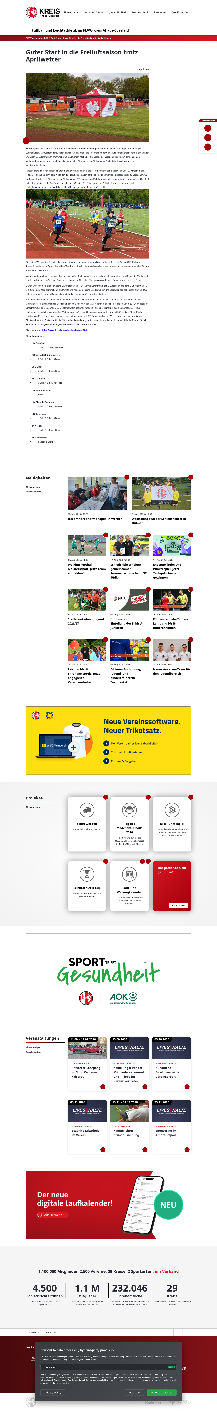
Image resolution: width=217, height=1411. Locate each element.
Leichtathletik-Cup (87, 888)
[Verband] (207, 147)
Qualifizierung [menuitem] (180, 12)
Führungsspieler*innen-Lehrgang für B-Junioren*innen (170, 623)
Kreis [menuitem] (77, 12)
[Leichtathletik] (207, 137)
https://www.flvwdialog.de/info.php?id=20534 (65, 330)
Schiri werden (87, 824)
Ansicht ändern (33, 491)
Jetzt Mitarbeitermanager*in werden (95, 519)
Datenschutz (50, 1332)
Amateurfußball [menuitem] (94, 12)
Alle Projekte (178, 905)
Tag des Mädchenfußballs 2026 (129, 828)
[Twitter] (37, 69)
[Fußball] (207, 128)
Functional (50, 1367)
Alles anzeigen (33, 487)
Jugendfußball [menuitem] (118, 12)
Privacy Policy (53, 1392)
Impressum (34, 1332)
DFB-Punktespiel (172, 824)
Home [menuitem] (67, 12)
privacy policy (62, 1383)
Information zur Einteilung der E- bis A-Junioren (126, 623)
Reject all (134, 1392)
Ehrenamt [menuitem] (160, 12)
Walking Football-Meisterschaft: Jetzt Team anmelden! (87, 569)
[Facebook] (28, 69)
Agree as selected (161, 1392)
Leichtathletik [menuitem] (140, 12)
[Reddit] (46, 69)
